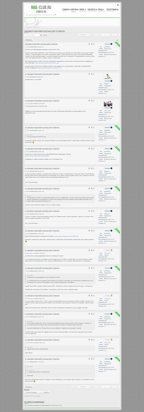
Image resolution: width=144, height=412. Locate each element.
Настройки (75, 386)
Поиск (45, 35)
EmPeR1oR (32, 47)
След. (117, 34)
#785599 (28, 171)
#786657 (28, 361)
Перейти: (27, 389)
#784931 (28, 77)
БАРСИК (32, 77)
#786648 (28, 271)
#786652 (28, 298)
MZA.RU (41, 11)
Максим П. (32, 171)
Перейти (46, 392)
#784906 (28, 47)
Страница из (93, 34)
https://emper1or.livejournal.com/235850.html (67, 236)
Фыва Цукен (33, 253)
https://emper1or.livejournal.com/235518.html (37, 155)
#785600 (28, 191)
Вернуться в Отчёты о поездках (32, 396)
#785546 (28, 151)
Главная (65, 9)
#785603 (28, 214)
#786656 (28, 342)
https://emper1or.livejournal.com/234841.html (50, 67)
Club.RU (41, 7)
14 (113, 34)
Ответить (29, 40)
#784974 (28, 130)
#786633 (28, 253)
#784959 (28, 103)
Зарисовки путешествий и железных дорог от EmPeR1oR (44, 31)
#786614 (28, 233)
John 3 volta (32, 103)
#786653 (28, 317)
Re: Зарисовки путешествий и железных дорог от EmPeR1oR (42, 74)
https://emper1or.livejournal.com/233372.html (47, 63)
